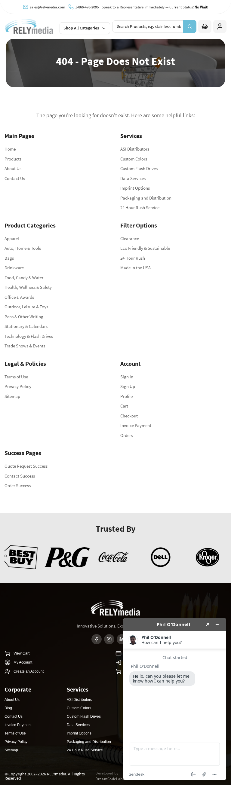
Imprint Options (135, 188)
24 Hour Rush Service (139, 207)
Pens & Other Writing (24, 316)
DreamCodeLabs (109, 778)
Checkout (129, 416)
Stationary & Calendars (26, 326)
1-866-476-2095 (87, 7)
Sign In (126, 377)
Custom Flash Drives (139, 168)
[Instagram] (109, 639)
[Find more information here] (175, 699)
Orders (126, 435)
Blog (8, 708)
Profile (126, 396)
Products (13, 159)
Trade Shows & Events (25, 346)
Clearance (129, 238)
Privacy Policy (18, 386)
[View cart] (204, 26)
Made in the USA (135, 267)
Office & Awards (19, 297)
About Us (13, 168)
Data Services (133, 178)
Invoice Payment (135, 425)
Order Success (18, 485)
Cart (124, 406)
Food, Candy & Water (24, 277)
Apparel (12, 238)
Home (10, 149)
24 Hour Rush (132, 258)
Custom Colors (133, 159)
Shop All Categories (81, 28)
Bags (9, 258)
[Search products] (189, 26)
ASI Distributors (134, 149)
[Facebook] (96, 639)
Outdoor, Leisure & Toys (26, 307)
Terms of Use (16, 377)
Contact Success (20, 476)
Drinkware (14, 267)
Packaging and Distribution (145, 198)
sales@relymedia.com (47, 7)
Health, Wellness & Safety (28, 287)
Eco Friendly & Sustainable (145, 248)
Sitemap (12, 396)
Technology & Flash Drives (29, 336)
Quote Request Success (26, 466)
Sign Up (127, 386)
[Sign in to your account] (219, 26)
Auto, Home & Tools (23, 248)
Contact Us (15, 178)
